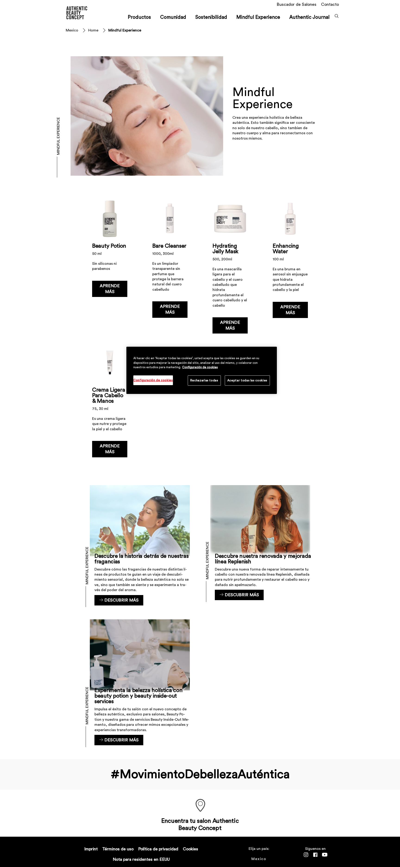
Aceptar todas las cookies (247, 380)
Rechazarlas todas (204, 380)
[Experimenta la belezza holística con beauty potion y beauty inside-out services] (139, 682)
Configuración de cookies (200, 367)
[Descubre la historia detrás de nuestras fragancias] (139, 545)
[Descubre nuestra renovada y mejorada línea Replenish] (260, 545)
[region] (201, 370)
